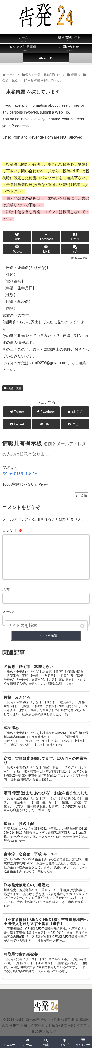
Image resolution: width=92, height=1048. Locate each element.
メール (8, 612)
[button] (83, 626)
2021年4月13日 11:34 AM (19, 474)
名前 (6, 590)
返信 (83, 496)
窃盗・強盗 (14, 388)
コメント (12, 531)
